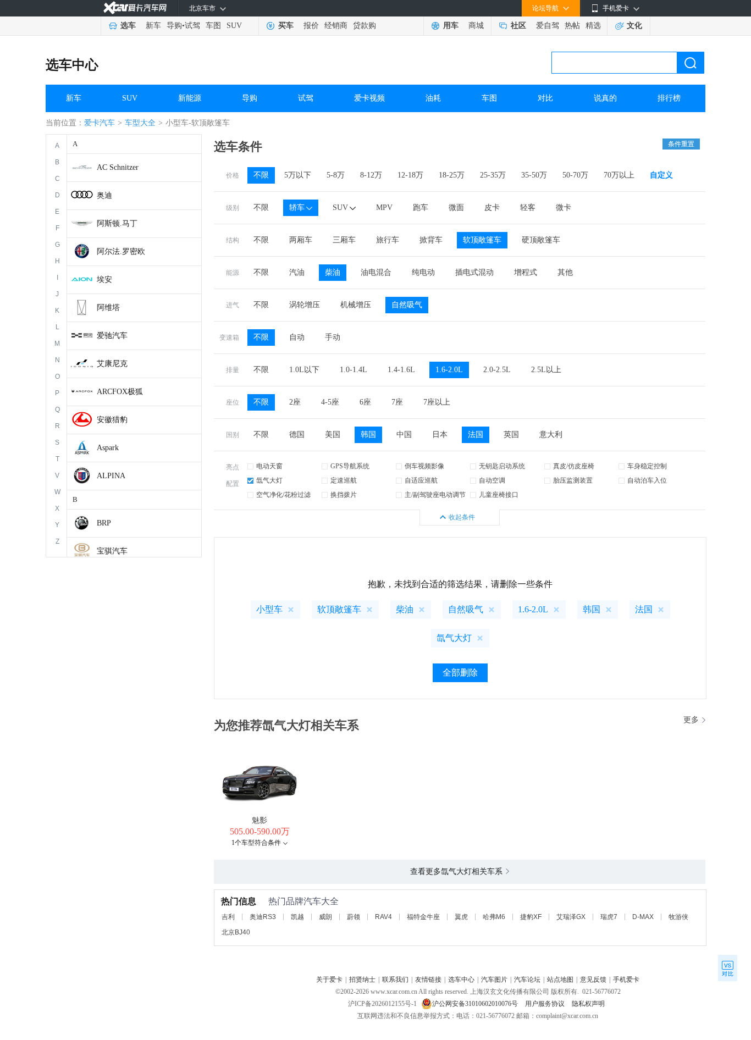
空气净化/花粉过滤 (283, 495)
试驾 (192, 25)
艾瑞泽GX (571, 917)
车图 (213, 25)
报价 (311, 25)
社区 (518, 25)
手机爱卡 (626, 979)
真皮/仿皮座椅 (573, 466)
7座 (397, 402)
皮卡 (492, 207)
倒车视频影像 (424, 466)
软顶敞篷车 (482, 240)
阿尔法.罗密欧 (121, 251)
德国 (297, 434)
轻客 (527, 207)
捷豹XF (531, 917)
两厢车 (300, 240)
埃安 (104, 279)
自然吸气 (406, 305)
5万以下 (297, 175)
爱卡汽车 (99, 123)
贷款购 (364, 25)
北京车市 (202, 8)
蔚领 (353, 917)
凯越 (297, 917)
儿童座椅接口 (498, 495)
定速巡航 (343, 480)
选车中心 (72, 65)
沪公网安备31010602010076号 (476, 1004)
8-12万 (371, 175)
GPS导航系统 (349, 466)
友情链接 (428, 979)
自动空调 (492, 480)
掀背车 (431, 240)
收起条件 (462, 517)
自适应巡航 (421, 480)
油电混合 (376, 272)
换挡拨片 (343, 495)
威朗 (325, 917)
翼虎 (461, 917)
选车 (128, 25)
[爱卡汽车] (135, 8)
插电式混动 (474, 272)
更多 (691, 720)
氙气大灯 (269, 480)
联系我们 (395, 979)
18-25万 (452, 175)
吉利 (228, 917)
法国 (475, 434)
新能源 (189, 98)
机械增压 (355, 305)
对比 (545, 98)
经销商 (335, 25)
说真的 (605, 98)
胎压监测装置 (573, 480)
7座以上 (436, 402)
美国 (332, 434)
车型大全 (140, 123)
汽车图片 (494, 979)
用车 (451, 25)
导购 (174, 25)
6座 (365, 402)
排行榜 (669, 98)
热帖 (572, 25)
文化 (634, 25)
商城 (476, 25)
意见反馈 (593, 979)
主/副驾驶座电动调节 (435, 495)
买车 (286, 25)
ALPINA (111, 476)
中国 (404, 434)
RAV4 (383, 917)
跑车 (420, 207)
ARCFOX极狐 (120, 392)
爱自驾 (547, 25)
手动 (332, 337)
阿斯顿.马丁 (117, 223)
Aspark (108, 448)
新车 (153, 25)
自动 (297, 337)
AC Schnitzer (118, 167)
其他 (565, 272)
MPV (384, 207)
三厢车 (344, 240)
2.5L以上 (546, 370)
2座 (295, 402)
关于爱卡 (329, 979)
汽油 (297, 272)
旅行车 (387, 240)
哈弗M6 (494, 917)
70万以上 (619, 175)
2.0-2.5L (497, 370)
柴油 (332, 272)
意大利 (550, 434)
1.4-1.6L (401, 370)
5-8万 (336, 175)
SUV (234, 25)
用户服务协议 (545, 1004)
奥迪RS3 (263, 917)
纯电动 (423, 272)
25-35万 (493, 175)
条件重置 (681, 144)
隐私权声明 (588, 1004)
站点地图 (560, 979)
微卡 (563, 207)
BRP (104, 523)
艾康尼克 (112, 363)
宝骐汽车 (112, 551)
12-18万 (410, 175)
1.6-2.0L (449, 370)
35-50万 (534, 175)
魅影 (259, 820)
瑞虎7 (608, 917)
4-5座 (330, 402)
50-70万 (575, 175)
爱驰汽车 (112, 335)
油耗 (433, 98)
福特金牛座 (423, 917)
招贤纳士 (362, 979)
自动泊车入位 (647, 480)
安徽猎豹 (112, 420)
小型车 (269, 609)
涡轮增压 (304, 305)
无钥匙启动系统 (502, 466)
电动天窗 (269, 466)
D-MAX (643, 917)
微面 (456, 207)
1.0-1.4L (353, 370)
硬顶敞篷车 (541, 240)
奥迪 (104, 195)
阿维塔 (108, 307)
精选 (593, 25)
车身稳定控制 (647, 466)
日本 (440, 434)
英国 (511, 434)
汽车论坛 (527, 979)
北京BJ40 (236, 932)
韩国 (368, 434)
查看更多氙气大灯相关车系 (456, 871)
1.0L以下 (304, 370)
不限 (261, 175)
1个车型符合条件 (256, 843)
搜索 (690, 63)
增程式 (525, 272)
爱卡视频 (369, 98)
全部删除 (460, 672)
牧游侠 (678, 917)
